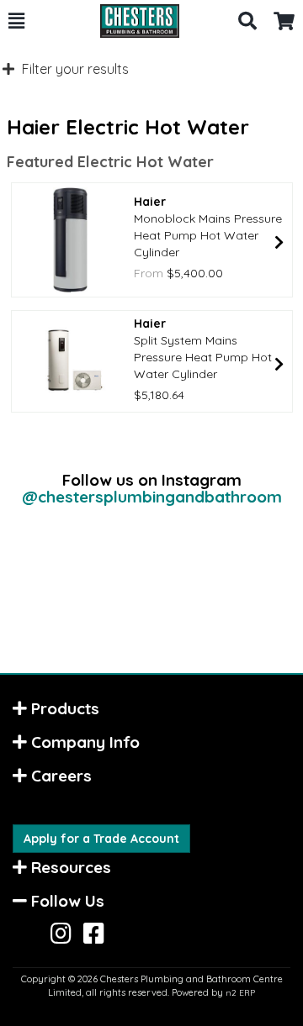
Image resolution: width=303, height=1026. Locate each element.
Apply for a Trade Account (101, 838)
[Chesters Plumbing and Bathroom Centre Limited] (131, 21)
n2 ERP (240, 992)
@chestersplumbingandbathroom (152, 497)
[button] (16, 21)
